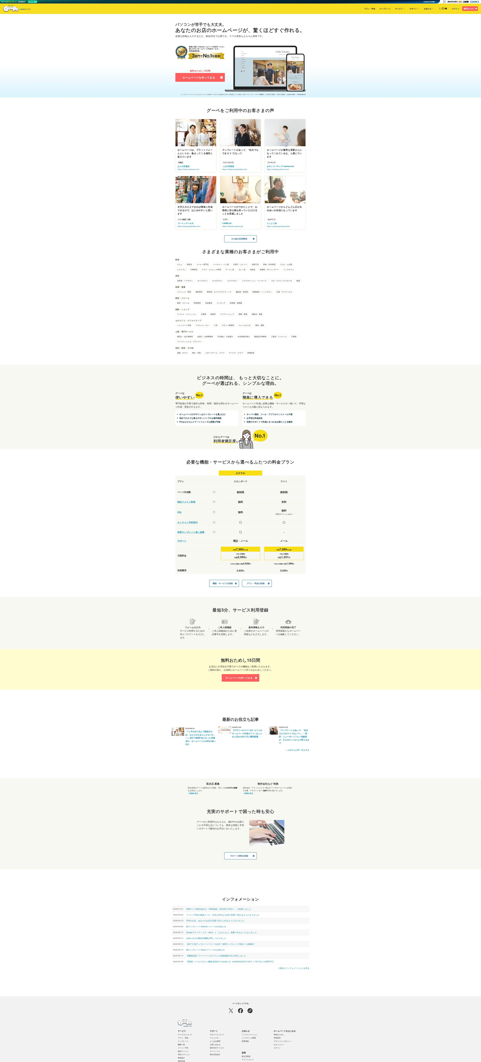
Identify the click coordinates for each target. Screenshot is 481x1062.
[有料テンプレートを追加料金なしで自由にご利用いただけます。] (214, 532)
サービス (399, 8)
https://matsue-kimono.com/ (188, 169)
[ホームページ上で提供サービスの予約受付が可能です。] (214, 522)
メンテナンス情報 (249, 1037)
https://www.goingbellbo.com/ (189, 226)
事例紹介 (181, 1057)
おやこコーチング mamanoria (280, 166)
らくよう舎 (272, 223)
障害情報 (245, 1041)
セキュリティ (279, 1044)
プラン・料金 (369, 8)
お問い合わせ (215, 1044)
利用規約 (277, 1037)
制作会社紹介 (215, 1054)
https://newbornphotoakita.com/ (234, 169)
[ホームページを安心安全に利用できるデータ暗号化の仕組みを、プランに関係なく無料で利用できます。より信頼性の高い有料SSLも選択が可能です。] (214, 512)
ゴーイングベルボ (185, 223)
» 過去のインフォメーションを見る (293, 968)
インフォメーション (250, 1034)
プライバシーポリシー (282, 1041)
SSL (179, 512)
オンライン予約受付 (187, 522)
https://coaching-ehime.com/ (278, 169)
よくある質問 (215, 1041)
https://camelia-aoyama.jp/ (232, 226)
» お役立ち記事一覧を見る (297, 749)
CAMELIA (226, 223)
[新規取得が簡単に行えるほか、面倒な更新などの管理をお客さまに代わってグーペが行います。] (214, 502)
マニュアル (214, 1037)
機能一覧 (181, 1044)
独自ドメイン (183, 1051)
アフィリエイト (248, 1059)
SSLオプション (184, 1054)
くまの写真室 (228, 166)
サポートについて (217, 1034)
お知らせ (427, 8)
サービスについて (185, 1034)
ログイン (455, 8)
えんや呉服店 (183, 166)
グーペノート (215, 1051)
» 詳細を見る (193, 793)
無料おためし (469, 8)
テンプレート (385, 8)
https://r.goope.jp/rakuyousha (278, 226)
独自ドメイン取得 (186, 501)
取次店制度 (246, 1056)
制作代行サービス (217, 1047)
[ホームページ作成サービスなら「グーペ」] (15, 9)
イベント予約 (183, 1047)
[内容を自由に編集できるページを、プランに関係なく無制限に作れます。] (214, 492)
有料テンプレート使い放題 (190, 532)
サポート (413, 8)
